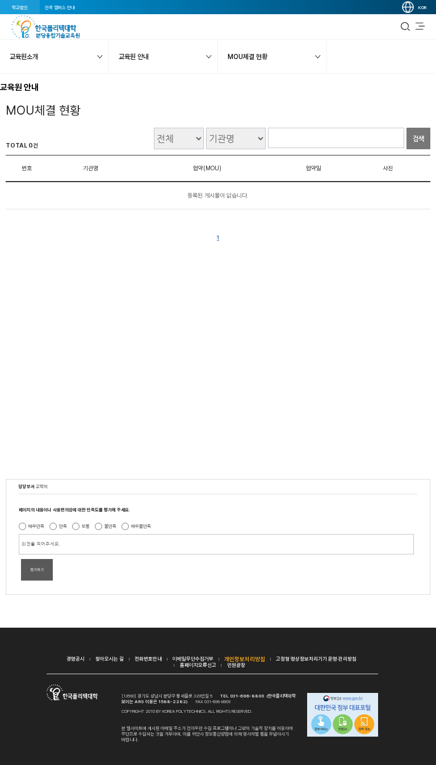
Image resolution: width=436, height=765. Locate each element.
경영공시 (75, 658)
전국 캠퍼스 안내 (60, 7)
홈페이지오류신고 (198, 665)
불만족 (110, 526)
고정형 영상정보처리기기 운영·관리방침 (316, 658)
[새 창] (342, 715)
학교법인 (20, 7)
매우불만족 (141, 526)
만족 (63, 526)
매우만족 (36, 526)
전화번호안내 (148, 658)
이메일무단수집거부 (193, 658)
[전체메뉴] (420, 27)
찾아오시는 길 (109, 658)
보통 (86, 526)
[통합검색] (405, 26)
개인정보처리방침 (244, 658)
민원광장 (236, 665)
